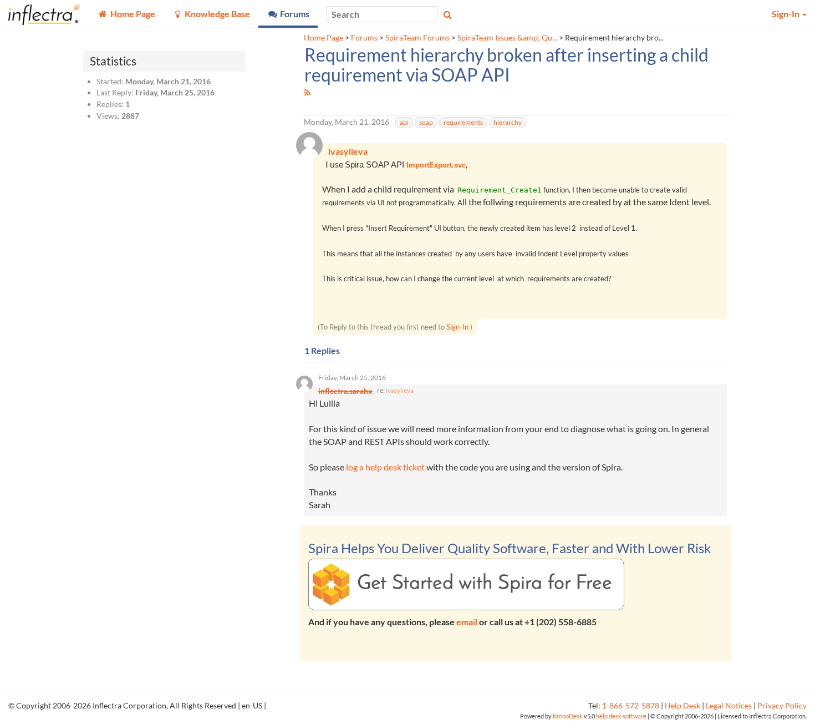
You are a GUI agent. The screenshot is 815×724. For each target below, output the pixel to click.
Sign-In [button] (786, 13)
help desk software (621, 716)
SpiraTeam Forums (417, 37)
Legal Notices (729, 705)
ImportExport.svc (436, 165)
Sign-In (457, 326)
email (466, 621)
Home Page (323, 37)
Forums (364, 37)
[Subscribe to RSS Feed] (307, 92)
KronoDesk (568, 716)
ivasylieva (400, 390)
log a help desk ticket (385, 467)
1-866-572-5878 (630, 705)
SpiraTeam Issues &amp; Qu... (507, 37)
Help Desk (682, 705)
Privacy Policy (782, 705)
